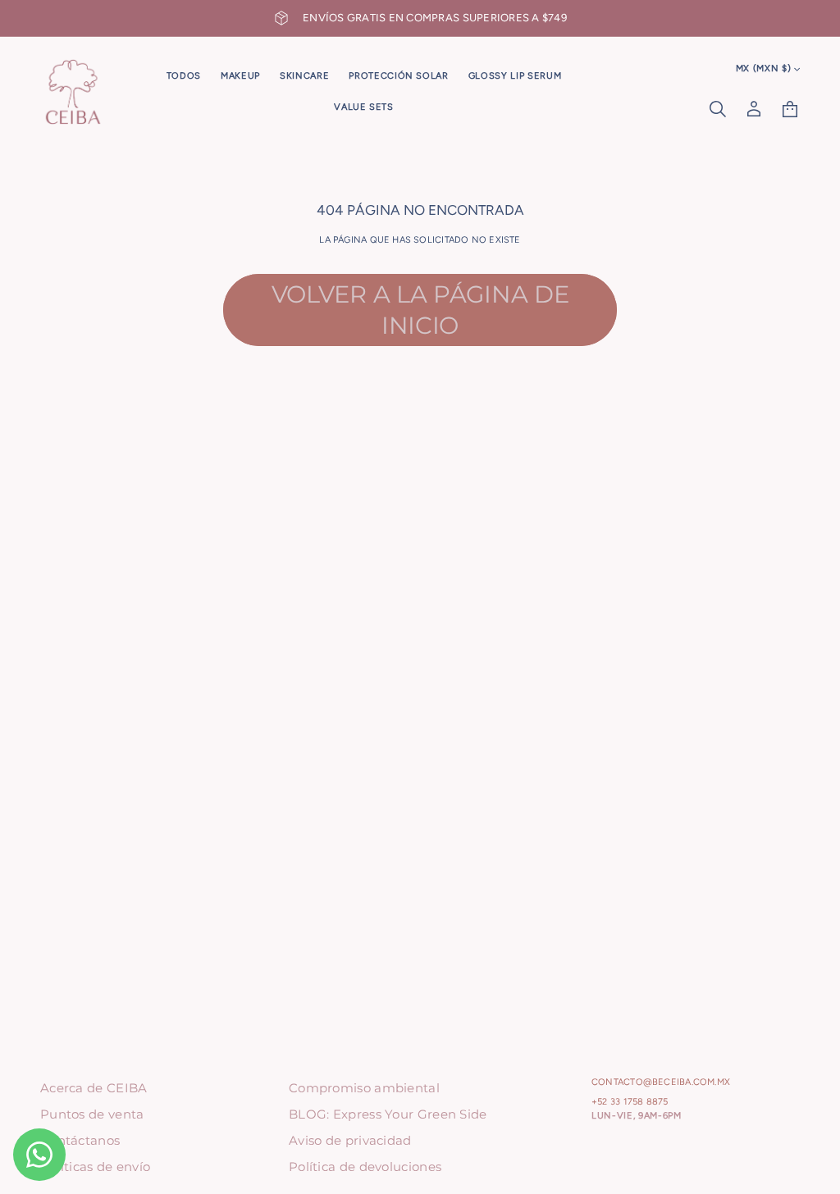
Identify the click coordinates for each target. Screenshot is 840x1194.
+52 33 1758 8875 (630, 1101)
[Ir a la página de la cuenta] (754, 109)
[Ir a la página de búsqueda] (718, 109)
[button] (718, 109)
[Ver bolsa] (790, 109)
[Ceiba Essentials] (73, 92)
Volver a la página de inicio (420, 310)
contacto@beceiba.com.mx (660, 1082)
